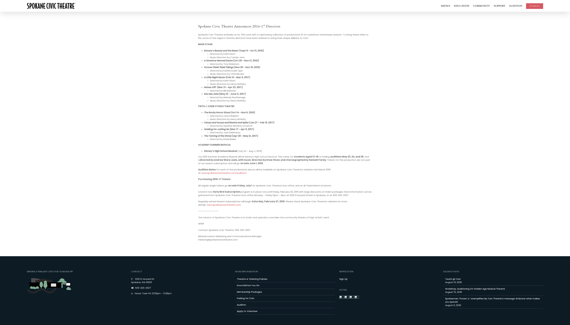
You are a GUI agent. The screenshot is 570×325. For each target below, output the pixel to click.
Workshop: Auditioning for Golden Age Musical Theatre (475, 288)
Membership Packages (249, 291)
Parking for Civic (245, 298)
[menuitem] (447, 6)
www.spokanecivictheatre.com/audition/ (224, 173)
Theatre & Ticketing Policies (252, 279)
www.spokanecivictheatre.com (224, 204)
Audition (241, 304)
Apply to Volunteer (247, 311)
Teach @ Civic (453, 279)
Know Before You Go (248, 285)
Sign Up (343, 279)
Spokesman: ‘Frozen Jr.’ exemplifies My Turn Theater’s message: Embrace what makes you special (492, 300)
